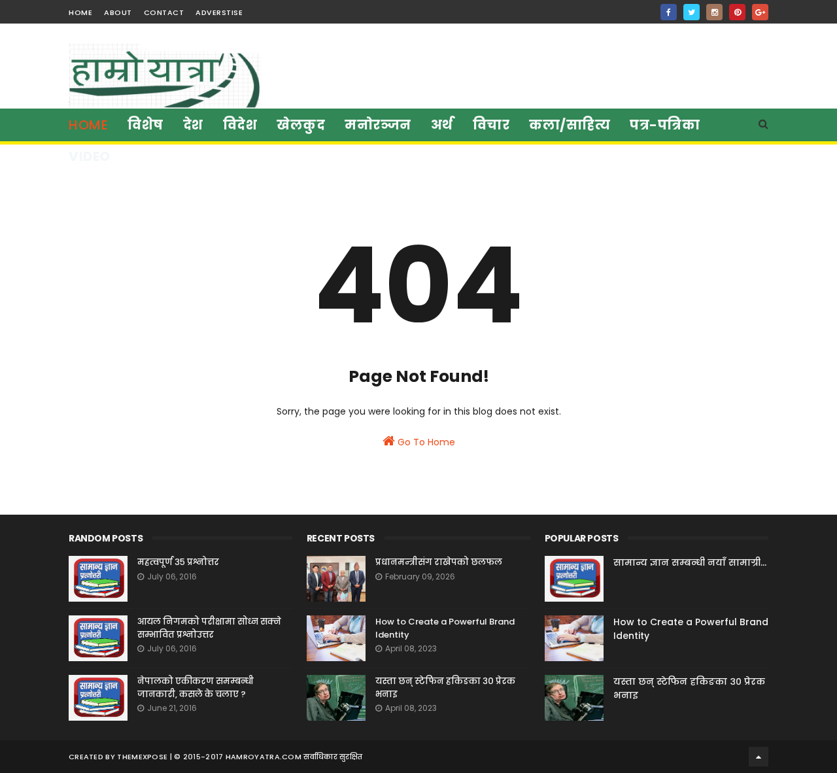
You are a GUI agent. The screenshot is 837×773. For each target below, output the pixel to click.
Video (90, 156)
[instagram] (714, 12)
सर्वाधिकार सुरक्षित (332, 756)
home (80, 12)
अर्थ (442, 125)
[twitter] (691, 12)
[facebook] (668, 12)
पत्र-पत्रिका (665, 125)
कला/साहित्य (569, 125)
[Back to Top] (758, 756)
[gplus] (760, 12)
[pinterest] (737, 12)
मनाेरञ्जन (378, 125)
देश (193, 125)
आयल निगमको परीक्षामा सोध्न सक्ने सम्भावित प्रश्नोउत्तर (209, 628)
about (118, 12)
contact (164, 12)
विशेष (145, 125)
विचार (491, 125)
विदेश (240, 125)
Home (88, 125)
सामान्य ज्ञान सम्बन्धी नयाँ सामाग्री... (689, 562)
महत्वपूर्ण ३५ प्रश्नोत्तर (178, 562)
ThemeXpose (142, 756)
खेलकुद (301, 125)
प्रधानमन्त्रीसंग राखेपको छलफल (438, 562)
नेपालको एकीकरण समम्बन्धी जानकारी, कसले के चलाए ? (195, 687)
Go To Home (425, 442)
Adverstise (219, 12)
